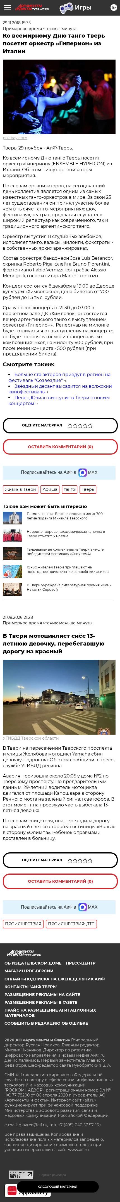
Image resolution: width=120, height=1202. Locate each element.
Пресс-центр (80, 963)
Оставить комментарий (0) (60, 446)
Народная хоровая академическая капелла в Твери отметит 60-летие (66, 533)
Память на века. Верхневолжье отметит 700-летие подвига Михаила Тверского (65, 516)
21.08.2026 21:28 (18, 617)
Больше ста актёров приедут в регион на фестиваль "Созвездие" (59, 377)
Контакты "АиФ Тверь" (30, 986)
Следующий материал (57, 1187)
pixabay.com (15, 137)
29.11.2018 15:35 (17, 22)
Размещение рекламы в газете (40, 1002)
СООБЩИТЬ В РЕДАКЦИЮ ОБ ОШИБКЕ (46, 1023)
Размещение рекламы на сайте (42, 994)
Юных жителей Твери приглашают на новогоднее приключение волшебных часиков (68, 569)
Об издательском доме (32, 963)
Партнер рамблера (52, 1175)
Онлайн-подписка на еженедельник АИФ (54, 979)
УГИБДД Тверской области (31, 738)
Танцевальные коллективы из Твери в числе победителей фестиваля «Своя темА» (65, 551)
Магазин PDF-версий (29, 970)
